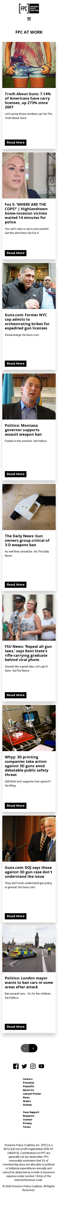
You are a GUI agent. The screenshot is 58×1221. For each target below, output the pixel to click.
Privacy (27, 1123)
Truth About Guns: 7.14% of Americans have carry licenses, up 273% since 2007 (28, 100)
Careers (27, 1079)
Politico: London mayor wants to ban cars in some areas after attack (29, 982)
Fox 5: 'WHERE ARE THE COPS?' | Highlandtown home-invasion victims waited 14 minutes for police (26, 213)
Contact (27, 1119)
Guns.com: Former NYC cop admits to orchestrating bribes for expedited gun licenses (27, 321)
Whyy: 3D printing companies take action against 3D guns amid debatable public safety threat (26, 765)
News (26, 1097)
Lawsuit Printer (32, 1093)
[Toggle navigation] (29, 18)
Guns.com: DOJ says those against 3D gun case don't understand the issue (28, 872)
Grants (27, 1101)
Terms (27, 1127)
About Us (28, 1090)
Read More (16, 142)
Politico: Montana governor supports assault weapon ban (23, 430)
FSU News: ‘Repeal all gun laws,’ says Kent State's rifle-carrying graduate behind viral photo (28, 653)
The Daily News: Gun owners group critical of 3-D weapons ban (27, 540)
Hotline (27, 1104)
